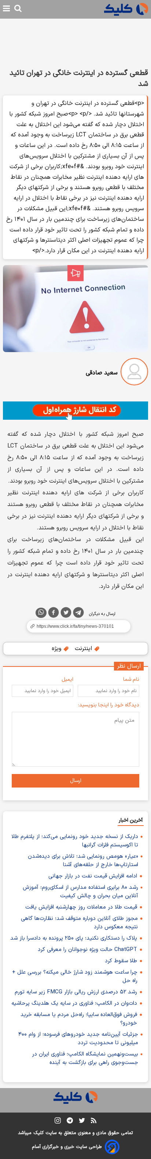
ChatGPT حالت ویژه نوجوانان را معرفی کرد (87, 949)
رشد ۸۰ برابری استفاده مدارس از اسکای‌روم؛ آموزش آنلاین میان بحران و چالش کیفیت (80, 891)
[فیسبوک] (53, 614)
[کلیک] (126, 9)
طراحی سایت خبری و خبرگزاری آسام (67, 1147)
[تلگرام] (78, 614)
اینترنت (84, 648)
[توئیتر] (65, 614)
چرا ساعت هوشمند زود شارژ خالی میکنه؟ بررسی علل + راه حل (74, 976)
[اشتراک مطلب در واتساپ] (41, 613)
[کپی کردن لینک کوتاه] (75, 626)
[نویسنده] (134, 373)
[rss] (93, 1121)
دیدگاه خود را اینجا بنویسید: (108, 705)
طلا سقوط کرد (121, 961)
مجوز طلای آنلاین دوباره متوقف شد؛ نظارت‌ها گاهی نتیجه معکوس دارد (79, 922)
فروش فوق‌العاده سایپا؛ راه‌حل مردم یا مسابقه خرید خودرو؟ (79, 1019)
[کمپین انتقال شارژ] (75, 410)
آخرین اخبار (131, 820)
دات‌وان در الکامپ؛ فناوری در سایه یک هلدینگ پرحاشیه (74, 1003)
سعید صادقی (102, 373)
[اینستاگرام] (58, 1121)
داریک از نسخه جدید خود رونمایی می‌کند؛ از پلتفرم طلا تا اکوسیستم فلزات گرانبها (74, 841)
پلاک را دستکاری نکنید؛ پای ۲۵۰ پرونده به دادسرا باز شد (73, 938)
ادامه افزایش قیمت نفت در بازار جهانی (92, 876)
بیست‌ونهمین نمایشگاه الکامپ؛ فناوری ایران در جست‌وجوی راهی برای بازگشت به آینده (85, 1058)
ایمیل (67, 679)
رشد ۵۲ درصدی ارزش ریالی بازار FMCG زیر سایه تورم (76, 992)
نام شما (131, 679)
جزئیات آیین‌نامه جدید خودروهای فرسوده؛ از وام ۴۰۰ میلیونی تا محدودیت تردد (78, 1038)
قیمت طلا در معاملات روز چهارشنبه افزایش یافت (81, 907)
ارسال (75, 781)
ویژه (57, 648)
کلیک (38, 1133)
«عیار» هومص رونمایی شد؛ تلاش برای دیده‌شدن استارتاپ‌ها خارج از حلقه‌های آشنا (83, 860)
